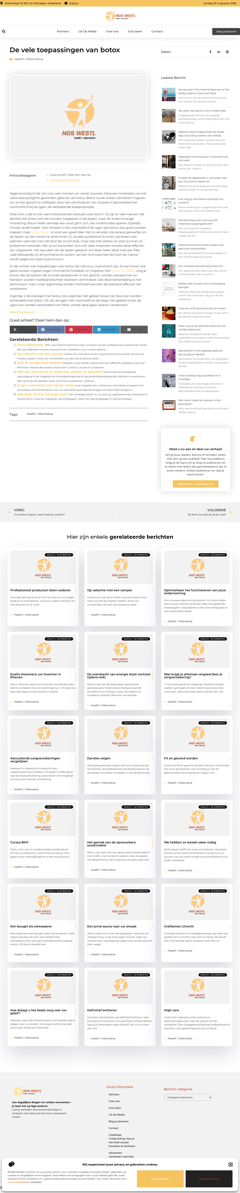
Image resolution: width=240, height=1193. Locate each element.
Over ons (112, 31)
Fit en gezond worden (181, 758)
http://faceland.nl (22, 312)
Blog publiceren (119, 1121)
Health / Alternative (28, 59)
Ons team (135, 31)
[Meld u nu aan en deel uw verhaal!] (195, 437)
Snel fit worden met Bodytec (39, 363)
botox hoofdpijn (124, 271)
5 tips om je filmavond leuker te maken (202, 308)
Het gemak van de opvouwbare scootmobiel (111, 844)
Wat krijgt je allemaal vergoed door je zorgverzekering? (193, 675)
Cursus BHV (19, 842)
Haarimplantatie (30, 345)
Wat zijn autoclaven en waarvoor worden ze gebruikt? (60, 372)
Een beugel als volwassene (31, 926)
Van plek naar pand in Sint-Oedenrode (202, 110)
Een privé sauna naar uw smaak (111, 926)
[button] (230, 1164)
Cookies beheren (209, 1178)
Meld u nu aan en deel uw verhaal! (195, 449)
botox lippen (40, 232)
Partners (63, 31)
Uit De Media (87, 31)
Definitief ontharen (102, 1010)
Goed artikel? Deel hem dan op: (70, 174)
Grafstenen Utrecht (179, 926)
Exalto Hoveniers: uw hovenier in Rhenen (35, 675)
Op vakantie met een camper (40, 354)
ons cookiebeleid (19, 1182)
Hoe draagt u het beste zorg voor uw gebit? (38, 1011)
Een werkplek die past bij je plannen (200, 265)
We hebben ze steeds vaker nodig (190, 842)
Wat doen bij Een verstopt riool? (42, 394)
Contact (157, 31)
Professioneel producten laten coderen (40, 590)
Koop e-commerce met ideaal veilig (45, 385)
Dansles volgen (99, 758)
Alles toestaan (160, 1178)
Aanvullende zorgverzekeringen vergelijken (35, 760)
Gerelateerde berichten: (65, 180)
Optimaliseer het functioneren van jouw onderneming (195, 591)
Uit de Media (117, 1114)
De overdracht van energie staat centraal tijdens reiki (118, 675)
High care (171, 1010)
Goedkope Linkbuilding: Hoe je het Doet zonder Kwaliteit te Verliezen (122, 1140)
